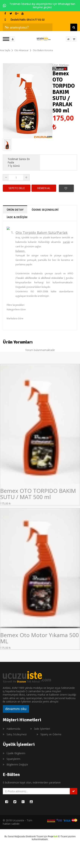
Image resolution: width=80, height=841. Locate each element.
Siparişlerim (13, 759)
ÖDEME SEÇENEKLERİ (45, 209)
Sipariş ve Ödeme (50, 734)
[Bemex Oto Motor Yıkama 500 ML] (40, 568)
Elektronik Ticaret (34, 836)
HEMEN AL (43, 188)
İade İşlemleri (42, 728)
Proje (53, 836)
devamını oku (16, 708)
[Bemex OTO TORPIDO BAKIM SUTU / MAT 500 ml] (40, 423)
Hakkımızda (13, 728)
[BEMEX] (59, 68)
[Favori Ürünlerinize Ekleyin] (66, 188)
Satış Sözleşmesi (17, 734)
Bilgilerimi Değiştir (17, 764)
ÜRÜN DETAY (15, 209)
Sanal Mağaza (15, 836)
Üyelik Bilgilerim (16, 753)
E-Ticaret (62, 836)
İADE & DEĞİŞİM (17, 217)
